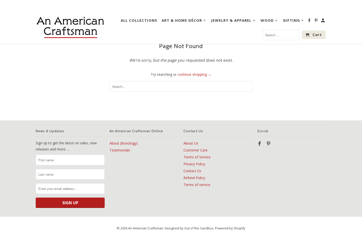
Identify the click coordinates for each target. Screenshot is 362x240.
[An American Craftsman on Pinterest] (316, 21)
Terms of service (196, 184)
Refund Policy (194, 177)
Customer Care (195, 150)
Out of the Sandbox (199, 228)
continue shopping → (194, 74)
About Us (190, 143)
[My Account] (323, 21)
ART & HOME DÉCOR (184, 20)
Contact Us (192, 170)
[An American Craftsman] (70, 27)
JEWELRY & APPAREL (233, 20)
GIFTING (293, 20)
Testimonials (120, 150)
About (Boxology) (124, 143)
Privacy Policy (194, 164)
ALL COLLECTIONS (139, 20)
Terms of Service (197, 157)
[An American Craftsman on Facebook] (309, 21)
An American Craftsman (145, 228)
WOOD (269, 20)
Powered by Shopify (230, 228)
